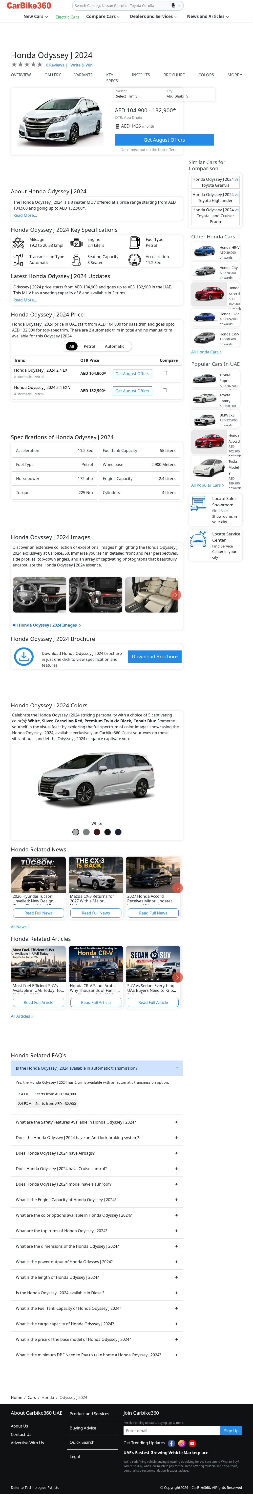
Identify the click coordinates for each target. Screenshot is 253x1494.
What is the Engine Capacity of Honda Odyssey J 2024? (66, 1199)
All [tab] (71, 346)
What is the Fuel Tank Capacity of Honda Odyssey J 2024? (68, 1308)
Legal (75, 1456)
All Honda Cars (205, 352)
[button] (36, 16)
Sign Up (231, 1430)
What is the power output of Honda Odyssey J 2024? (64, 1261)
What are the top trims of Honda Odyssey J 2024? (61, 1230)
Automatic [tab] (114, 346)
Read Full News (38, 913)
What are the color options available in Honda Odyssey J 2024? (74, 1215)
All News (19, 927)
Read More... (25, 215)
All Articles (20, 1016)
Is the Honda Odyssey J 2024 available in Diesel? (60, 1292)
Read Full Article (38, 1002)
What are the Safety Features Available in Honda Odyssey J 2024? (76, 1122)
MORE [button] (233, 75)
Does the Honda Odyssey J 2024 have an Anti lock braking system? (77, 1137)
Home (16, 1397)
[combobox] (75, 5)
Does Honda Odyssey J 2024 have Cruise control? (61, 1168)
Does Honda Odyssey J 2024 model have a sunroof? (63, 1184)
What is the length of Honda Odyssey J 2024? (57, 1277)
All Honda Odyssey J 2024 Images (45, 625)
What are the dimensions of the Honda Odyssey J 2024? (67, 1246)
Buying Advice (83, 1428)
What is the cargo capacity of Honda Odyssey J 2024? (65, 1324)
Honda (48, 1397)
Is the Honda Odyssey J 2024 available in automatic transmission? (76, 1068)
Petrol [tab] (89, 346)
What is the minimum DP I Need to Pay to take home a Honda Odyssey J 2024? (88, 1355)
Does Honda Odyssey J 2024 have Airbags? (55, 1153)
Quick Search (82, 1442)
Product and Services (89, 1413)
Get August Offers (164, 139)
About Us (19, 1426)
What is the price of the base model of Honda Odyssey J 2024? (73, 1339)
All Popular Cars (206, 485)
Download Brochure (155, 656)
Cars (32, 1397)
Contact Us (21, 1434)
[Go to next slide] (175, 595)
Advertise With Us (27, 1442)
